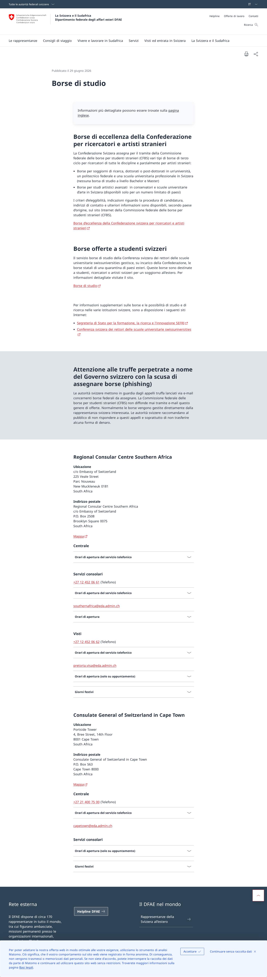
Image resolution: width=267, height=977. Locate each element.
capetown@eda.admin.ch (92, 825)
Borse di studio (85, 285)
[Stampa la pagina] (246, 53)
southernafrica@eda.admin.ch (96, 606)
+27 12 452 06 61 (86, 582)
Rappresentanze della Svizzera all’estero (157, 919)
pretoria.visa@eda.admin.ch (94, 665)
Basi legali (26, 967)
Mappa (78, 536)
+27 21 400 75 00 (86, 802)
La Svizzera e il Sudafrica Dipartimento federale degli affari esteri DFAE (88, 18)
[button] (23, 40)
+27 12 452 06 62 (86, 642)
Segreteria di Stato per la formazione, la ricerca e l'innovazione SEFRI (130, 323)
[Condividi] (255, 53)
